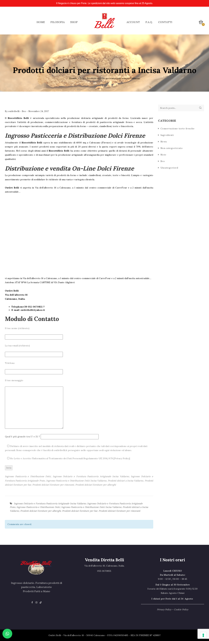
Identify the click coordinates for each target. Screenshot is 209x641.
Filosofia (57, 22)
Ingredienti (167, 135)
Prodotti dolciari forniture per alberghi (40, 510)
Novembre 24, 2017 (38, 111)
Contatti (165, 22)
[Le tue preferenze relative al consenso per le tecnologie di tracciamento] (203, 635)
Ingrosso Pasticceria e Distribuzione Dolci (38, 507)
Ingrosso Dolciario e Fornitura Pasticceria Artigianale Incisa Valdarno (50, 503)
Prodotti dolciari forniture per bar (79, 510)
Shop (74, 22)
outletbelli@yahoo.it (33, 309)
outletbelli (14, 111)
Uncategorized (169, 167)
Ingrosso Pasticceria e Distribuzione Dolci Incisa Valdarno (91, 507)
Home (41, 22)
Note (163, 154)
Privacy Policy (121, 458)
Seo (82, 78)
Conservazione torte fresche (178, 128)
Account (133, 22)
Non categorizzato (172, 148)
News (164, 141)
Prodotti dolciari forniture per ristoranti (119, 510)
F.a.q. (149, 22)
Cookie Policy (181, 609)
